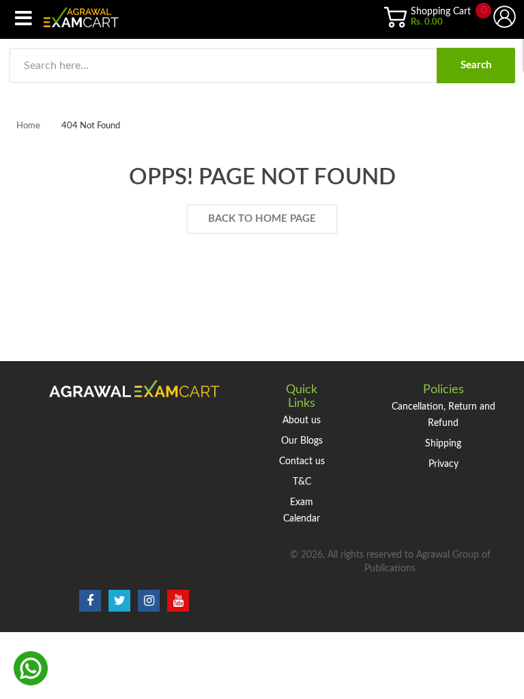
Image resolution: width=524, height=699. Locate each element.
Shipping (443, 443)
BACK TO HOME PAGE (262, 219)
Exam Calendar (301, 511)
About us (301, 420)
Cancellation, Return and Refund (443, 415)
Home (28, 126)
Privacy (443, 464)
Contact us (302, 461)
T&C (302, 482)
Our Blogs (302, 441)
